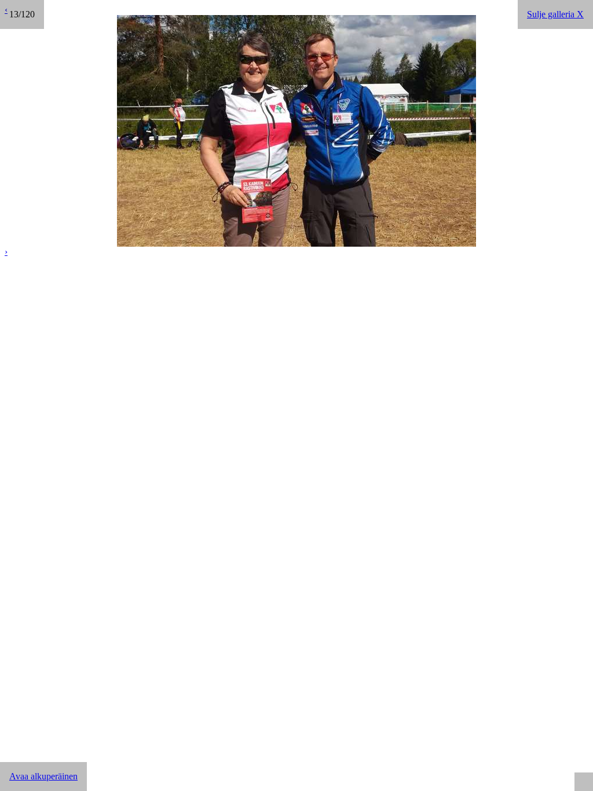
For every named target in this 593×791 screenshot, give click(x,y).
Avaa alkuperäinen (43, 776)
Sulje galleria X (555, 14)
